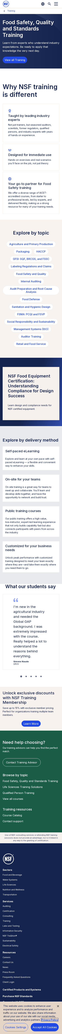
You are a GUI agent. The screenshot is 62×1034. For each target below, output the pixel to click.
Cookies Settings (15, 1027)
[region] (31, 1018)
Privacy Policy (49, 1019)
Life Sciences (9, 884)
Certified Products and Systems (22, 989)
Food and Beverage (12, 875)
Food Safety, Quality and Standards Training (30, 781)
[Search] (49, 4)
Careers (6, 957)
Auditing (7, 906)
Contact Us (8, 962)
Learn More (31, 723)
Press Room (9, 972)
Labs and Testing (11, 926)
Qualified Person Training (18, 793)
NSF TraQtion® (10, 936)
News (5, 967)
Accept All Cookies (45, 1027)
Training (11, 11)
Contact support (13, 821)
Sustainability (9, 940)
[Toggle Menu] (56, 4)
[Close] (58, 1006)
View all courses (13, 798)
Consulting (8, 916)
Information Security (12, 931)
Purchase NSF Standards (18, 996)
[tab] (21, 676)
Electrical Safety (10, 945)
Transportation (10, 894)
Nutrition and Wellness (13, 889)
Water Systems (10, 880)
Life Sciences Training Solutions (23, 787)
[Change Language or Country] (43, 4)
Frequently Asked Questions (16, 977)
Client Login (8, 982)
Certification (9, 911)
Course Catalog (12, 815)
